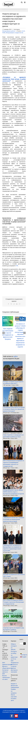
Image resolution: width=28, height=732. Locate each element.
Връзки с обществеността (5, 667)
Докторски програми (14, 671)
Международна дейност (8, 31)
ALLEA (23, 31)
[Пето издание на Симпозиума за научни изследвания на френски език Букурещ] (7, 317)
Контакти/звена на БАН (5, 672)
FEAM (3, 32)
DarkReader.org (14, 712)
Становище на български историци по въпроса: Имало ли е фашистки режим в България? (14, 409)
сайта (15, 356)
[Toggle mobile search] (21, 2)
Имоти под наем (14, 695)
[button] (3, 333)
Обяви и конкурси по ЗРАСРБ (14, 646)
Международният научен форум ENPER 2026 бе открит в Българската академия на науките (13, 492)
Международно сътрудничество (14, 32)
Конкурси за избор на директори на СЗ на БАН (14, 656)
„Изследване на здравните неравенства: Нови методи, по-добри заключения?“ (14, 79)
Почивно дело (13, 699)
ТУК (17, 266)
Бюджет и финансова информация (14, 685)
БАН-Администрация (5, 663)
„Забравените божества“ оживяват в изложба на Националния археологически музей (13, 519)
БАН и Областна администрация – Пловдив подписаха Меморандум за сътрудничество (13, 602)
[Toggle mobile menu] (25, 2)
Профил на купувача (13, 691)
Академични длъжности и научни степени (14, 665)
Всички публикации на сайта (5, 677)
